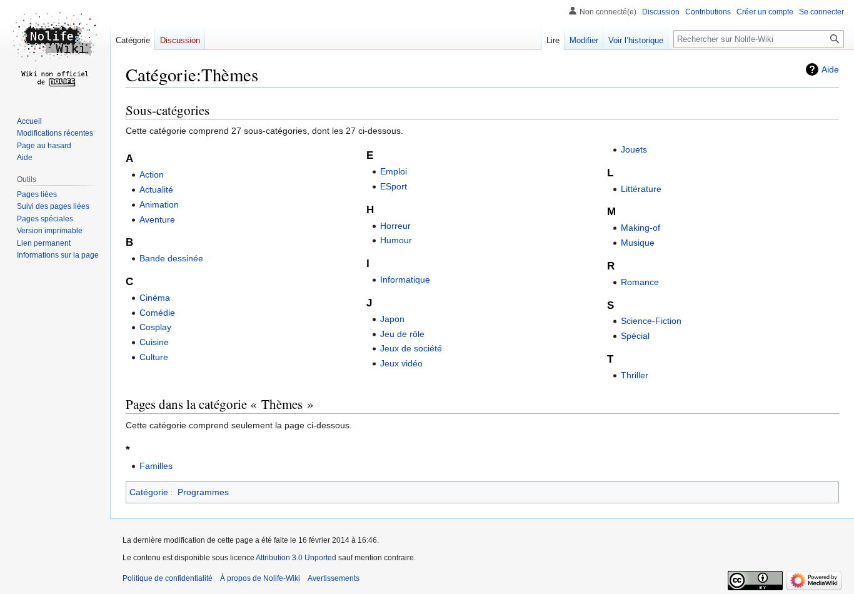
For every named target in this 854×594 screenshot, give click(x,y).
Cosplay (155, 327)
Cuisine (154, 342)
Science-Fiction (651, 321)
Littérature (641, 189)
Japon (392, 319)
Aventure (157, 219)
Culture (153, 357)
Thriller (634, 375)
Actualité (156, 189)
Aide (830, 69)
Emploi (393, 171)
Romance (640, 282)
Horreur (395, 226)
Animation (159, 204)
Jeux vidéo (401, 363)
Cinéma (154, 298)
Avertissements (333, 578)
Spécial (635, 336)
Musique (638, 243)
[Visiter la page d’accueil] (55, 50)
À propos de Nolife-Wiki (260, 578)
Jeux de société (411, 348)
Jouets (634, 149)
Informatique (405, 279)
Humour (396, 240)
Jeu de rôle (402, 334)
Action (151, 174)
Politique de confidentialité (168, 578)
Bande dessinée (171, 258)
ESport (393, 186)
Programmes (203, 492)
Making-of (640, 228)
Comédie (157, 313)
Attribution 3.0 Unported (296, 557)
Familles (156, 466)
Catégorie (148, 492)
